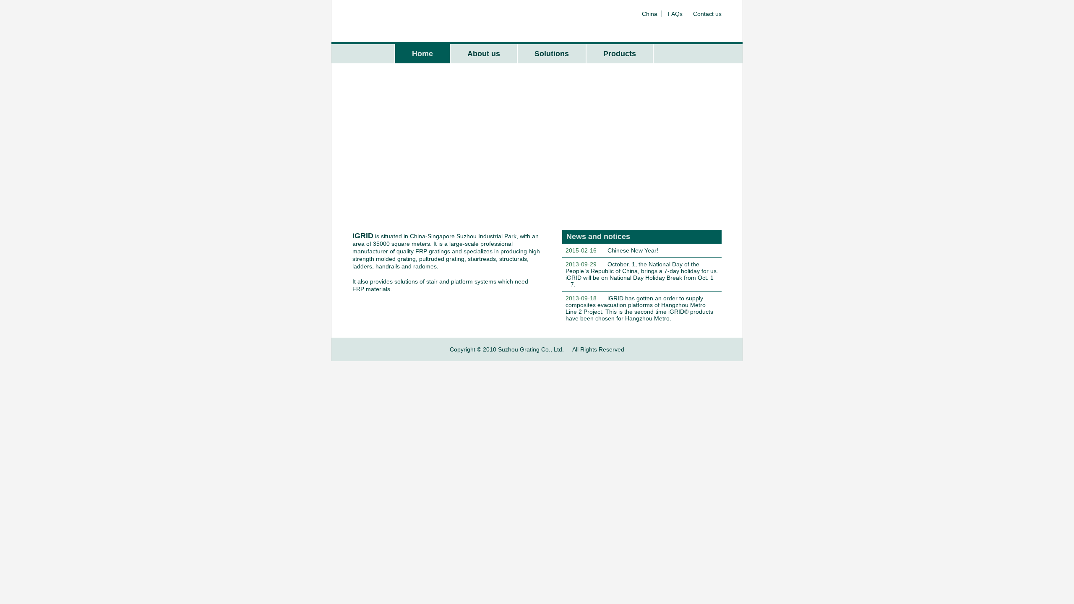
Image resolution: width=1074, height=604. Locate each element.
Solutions (551, 53)
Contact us (707, 13)
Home (422, 53)
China (649, 13)
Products (619, 53)
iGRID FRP (391, 21)
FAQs (675, 13)
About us (483, 53)
